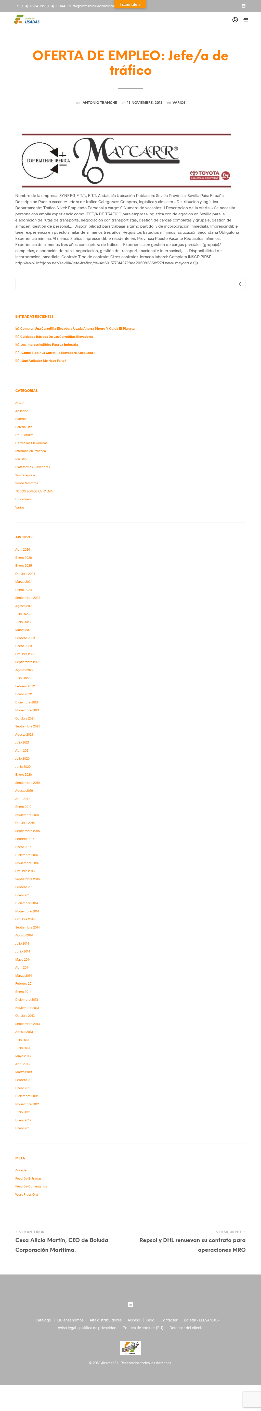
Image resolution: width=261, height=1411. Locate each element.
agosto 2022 (24, 670)
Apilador (21, 411)
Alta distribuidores (106, 1320)
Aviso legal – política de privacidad (87, 1327)
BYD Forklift (24, 435)
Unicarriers (23, 499)
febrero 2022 (25, 686)
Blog (150, 1320)
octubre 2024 (25, 574)
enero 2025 (23, 565)
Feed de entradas (28, 1178)
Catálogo (43, 1320)
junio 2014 (22, 951)
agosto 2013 (24, 1032)
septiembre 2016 (27, 879)
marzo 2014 (23, 975)
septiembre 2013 (27, 1024)
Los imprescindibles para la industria (49, 344)
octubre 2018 (25, 823)
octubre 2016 (25, 871)
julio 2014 (22, 943)
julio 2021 (22, 742)
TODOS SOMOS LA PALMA (34, 491)
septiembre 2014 (27, 927)
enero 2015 (23, 895)
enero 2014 (23, 991)
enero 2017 (23, 847)
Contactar (169, 1320)
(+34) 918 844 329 (59, 6)
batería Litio (23, 427)
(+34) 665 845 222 (33, 6)
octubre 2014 (25, 919)
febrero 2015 (24, 887)
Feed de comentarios (31, 1186)
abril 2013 (22, 1064)
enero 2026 (23, 557)
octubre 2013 (25, 1015)
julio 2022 (22, 678)
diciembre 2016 (26, 855)
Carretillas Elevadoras (31, 443)
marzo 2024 (23, 581)
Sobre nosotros (26, 483)
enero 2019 (23, 806)
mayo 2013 (23, 1056)
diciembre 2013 (26, 999)
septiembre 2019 (27, 783)
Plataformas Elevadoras (32, 467)
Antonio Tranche (100, 103)
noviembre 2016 (27, 863)
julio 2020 (22, 758)
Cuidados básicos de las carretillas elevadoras (56, 337)
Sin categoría (25, 475)
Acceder (21, 1170)
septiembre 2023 (27, 598)
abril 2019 (22, 799)
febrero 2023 (25, 638)
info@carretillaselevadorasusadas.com (98, 6)
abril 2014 (22, 967)
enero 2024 (23, 590)
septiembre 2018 (27, 831)
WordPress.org (26, 1194)
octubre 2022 (25, 654)
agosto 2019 (24, 790)
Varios (179, 103)
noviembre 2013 (27, 1008)
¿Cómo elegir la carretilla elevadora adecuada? (57, 353)
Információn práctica (30, 451)
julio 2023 (22, 614)
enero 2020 (23, 774)
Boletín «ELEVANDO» (202, 1320)
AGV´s (19, 403)
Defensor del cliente (186, 1327)
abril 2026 (22, 549)
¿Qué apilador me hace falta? (43, 360)
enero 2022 (23, 694)
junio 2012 (22, 1112)
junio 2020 (23, 766)
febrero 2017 (24, 839)
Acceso (134, 1320)
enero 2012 (23, 1120)
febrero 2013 (24, 1080)
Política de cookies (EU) (143, 1327)
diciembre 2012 (26, 1096)
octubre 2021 (25, 718)
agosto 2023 (24, 606)
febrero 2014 (24, 983)
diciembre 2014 (26, 903)
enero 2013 (23, 1088)
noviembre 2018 (27, 815)
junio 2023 (23, 622)
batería (20, 419)
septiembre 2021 (27, 726)
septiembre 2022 (27, 662)
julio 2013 (22, 1040)
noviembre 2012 (27, 1104)
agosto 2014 (24, 935)
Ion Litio (21, 459)
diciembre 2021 (26, 702)
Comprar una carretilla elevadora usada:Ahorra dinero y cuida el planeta (77, 328)
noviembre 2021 (27, 710)
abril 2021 (22, 750)
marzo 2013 (23, 1072)
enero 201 (22, 1128)
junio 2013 (22, 1048)
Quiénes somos (70, 1320)
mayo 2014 (23, 959)
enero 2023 (23, 646)
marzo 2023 (23, 630)
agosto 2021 (24, 734)
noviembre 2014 (27, 911)
